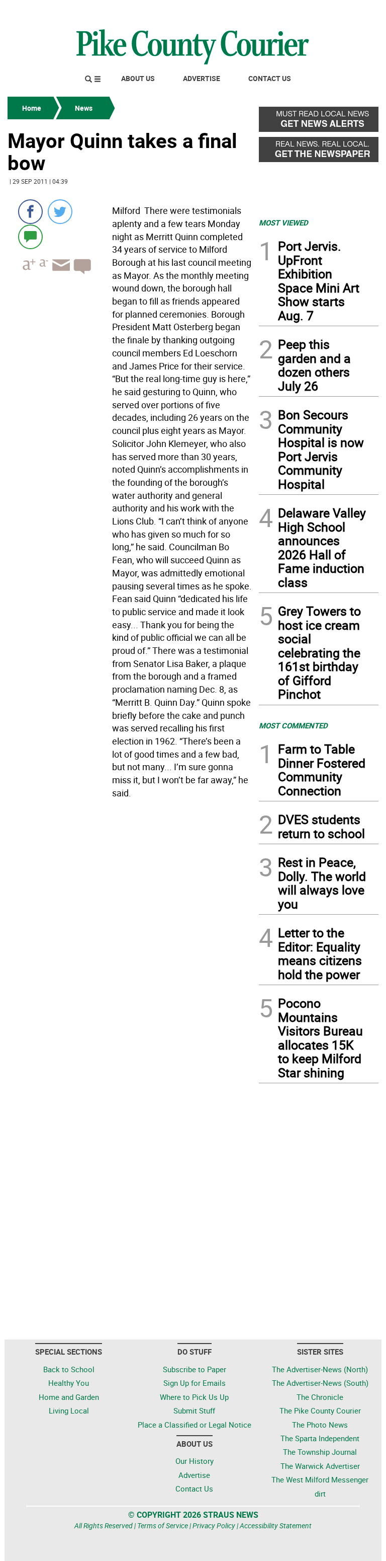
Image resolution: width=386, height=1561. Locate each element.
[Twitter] (60, 211)
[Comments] (30, 236)
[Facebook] (30, 211)
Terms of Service (162, 1525)
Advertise (201, 78)
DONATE (354, 12)
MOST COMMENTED (293, 725)
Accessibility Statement (276, 1525)
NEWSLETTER (297, 12)
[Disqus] (130, 940)
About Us (138, 78)
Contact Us (269, 78)
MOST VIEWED (283, 222)
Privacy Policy (213, 1525)
